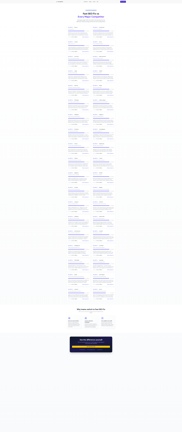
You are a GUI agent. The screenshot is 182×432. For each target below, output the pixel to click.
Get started (123, 1)
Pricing (90, 1)
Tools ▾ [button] (94, 1)
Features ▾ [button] (86, 1)
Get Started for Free (91, 346)
